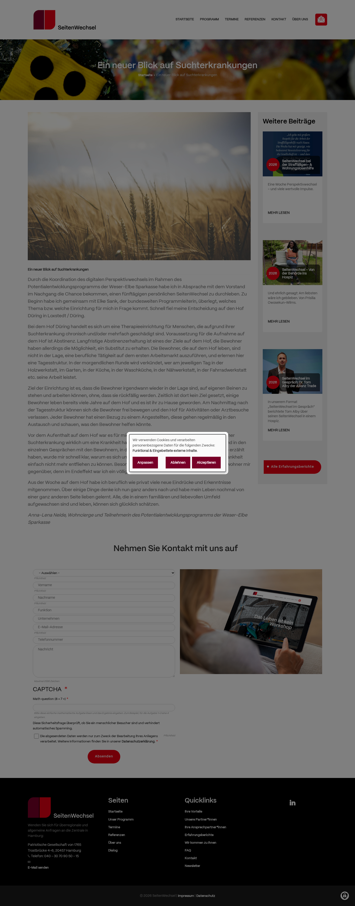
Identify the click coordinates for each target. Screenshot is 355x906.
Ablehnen (177, 462)
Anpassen (145, 462)
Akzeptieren (206, 462)
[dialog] (177, 453)
